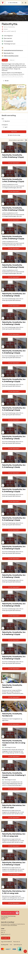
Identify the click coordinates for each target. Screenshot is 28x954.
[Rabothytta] (15, 97)
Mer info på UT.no (8, 53)
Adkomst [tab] (12, 60)
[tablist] (8, 60)
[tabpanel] (14, 72)
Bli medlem (4, 938)
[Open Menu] (25, 2)
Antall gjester (5, 124)
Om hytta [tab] (5, 60)
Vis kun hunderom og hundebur (16, 140)
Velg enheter (14, 131)
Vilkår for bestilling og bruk (11, 55)
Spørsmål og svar (18, 944)
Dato (3, 118)
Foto (11, 944)
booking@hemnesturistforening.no (13, 50)
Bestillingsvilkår (4, 944)
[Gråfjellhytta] (6, 101)
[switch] (25, 140)
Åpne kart (22, 86)
